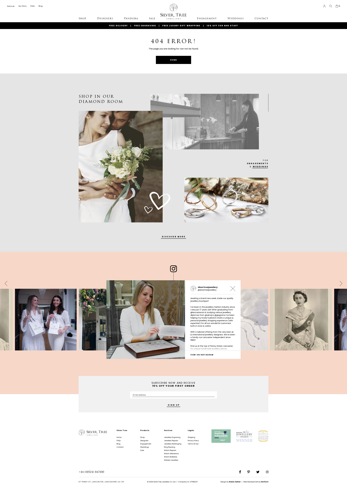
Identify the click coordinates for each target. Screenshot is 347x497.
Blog (118, 444)
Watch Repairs (170, 450)
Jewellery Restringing (172, 444)
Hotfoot (264, 482)
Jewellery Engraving (172, 437)
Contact (120, 447)
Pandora (131, 18)
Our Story (22, 6)
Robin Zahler (235, 482)
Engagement (145, 444)
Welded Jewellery (171, 460)
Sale (142, 450)
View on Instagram (201, 355)
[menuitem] (11, 6)
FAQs (119, 440)
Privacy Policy (193, 440)
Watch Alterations (171, 453)
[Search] (330, 6)
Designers (144, 440)
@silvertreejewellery (207, 290)
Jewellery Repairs (171, 440)
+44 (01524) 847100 (91, 472)
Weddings (144, 447)
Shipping (191, 437)
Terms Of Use (193, 444)
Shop (142, 437)
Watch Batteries (170, 457)
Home (119, 437)
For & (257, 163)
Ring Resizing (169, 447)
